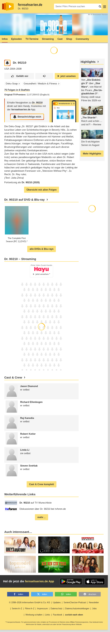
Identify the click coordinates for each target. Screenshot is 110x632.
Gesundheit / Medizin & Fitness (40, 83)
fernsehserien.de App (39, 581)
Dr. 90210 (23, 8)
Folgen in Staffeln (17, 90)
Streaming (48, 39)
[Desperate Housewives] (88, 545)
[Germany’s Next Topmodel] (20, 564)
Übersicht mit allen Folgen (41, 189)
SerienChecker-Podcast (75, 602)
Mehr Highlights (92, 153)
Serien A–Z (17, 608)
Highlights (88, 62)
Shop (69, 39)
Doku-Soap (12, 83)
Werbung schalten (33, 614)
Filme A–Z (29, 608)
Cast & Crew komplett (41, 484)
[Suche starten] (100, 6)
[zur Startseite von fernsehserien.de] (8, 6)
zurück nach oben (74, 614)
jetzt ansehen (68, 76)
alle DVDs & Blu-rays (41, 249)
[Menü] (104, 6)
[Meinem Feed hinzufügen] (7, 63)
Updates (57, 602)
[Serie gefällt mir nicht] (44, 76)
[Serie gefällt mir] (19, 76)
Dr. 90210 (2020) (31, 182)
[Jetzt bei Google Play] (71, 581)
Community (82, 39)
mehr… (41, 517)
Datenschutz (56, 608)
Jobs (94, 608)
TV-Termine (31, 39)
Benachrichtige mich (29, 116)
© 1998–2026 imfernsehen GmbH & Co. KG (29, 602)
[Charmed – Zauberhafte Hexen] (88, 564)
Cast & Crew (13, 377)
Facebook (57, 614)
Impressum (42, 608)
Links (47, 614)
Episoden (16, 39)
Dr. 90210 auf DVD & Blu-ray (24, 199)
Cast (60, 39)
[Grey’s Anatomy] (20, 545)
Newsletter (94, 602)
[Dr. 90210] (64, 110)
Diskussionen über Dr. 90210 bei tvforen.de (42, 509)
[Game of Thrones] (54, 545)
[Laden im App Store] (95, 581)
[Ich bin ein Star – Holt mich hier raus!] (54, 564)
